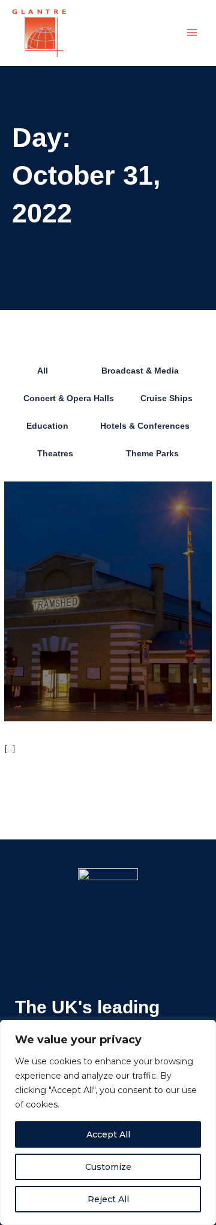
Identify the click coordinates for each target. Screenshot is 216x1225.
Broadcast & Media (140, 370)
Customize (108, 1166)
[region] (108, 1122)
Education (47, 426)
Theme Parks (152, 453)
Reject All (108, 1199)
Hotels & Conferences (145, 426)
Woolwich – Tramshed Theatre (98, 730)
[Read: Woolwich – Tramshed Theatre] (107, 601)
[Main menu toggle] (192, 32)
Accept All (108, 1134)
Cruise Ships (166, 398)
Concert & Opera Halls (68, 398)
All (42, 370)
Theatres (55, 453)
